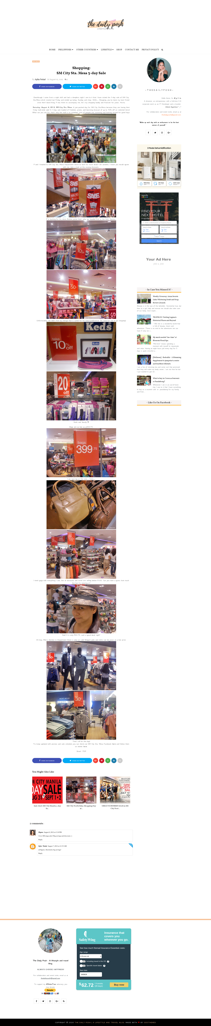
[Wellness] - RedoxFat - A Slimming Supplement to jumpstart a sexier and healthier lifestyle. (167, 360)
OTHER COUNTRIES (86, 49)
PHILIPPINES (64, 49)
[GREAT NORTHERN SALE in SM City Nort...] (115, 790)
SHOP (119, 49)
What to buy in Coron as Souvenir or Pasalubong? (166, 380)
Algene (40, 832)
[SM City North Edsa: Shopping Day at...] (81, 790)
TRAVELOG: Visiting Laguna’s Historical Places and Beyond (164, 319)
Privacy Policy (150, 49)
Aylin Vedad (40, 79)
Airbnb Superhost (171, 107)
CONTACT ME (132, 49)
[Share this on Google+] (95, 86)
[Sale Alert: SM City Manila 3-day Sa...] (47, 790)
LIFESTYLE (106, 49)
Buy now (119, 984)
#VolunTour (51, 984)
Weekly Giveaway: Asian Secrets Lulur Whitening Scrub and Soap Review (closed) (166, 299)
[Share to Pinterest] (120, 86)
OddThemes (150, 1022)
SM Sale (36, 61)
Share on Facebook (47, 86)
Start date (83, 970)
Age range (84, 952)
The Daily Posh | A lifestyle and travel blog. (100, 1022)
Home (52, 49)
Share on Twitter (78, 86)
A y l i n (177, 98)
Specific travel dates (94, 965)
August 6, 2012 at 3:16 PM (53, 832)
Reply (40, 839)
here (114, 744)
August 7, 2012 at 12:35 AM (57, 846)
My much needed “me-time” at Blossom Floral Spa (165, 339)
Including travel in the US (96, 961)
